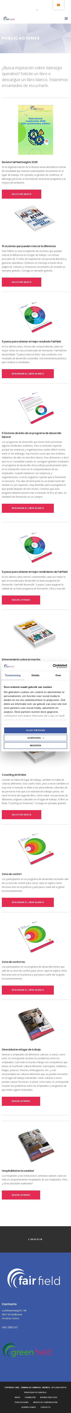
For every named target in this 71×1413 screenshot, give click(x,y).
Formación (30, 1397)
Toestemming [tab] (12, 675)
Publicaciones (22, 1402)
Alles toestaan (35, 730)
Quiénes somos (28, 1407)
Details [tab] (36, 675)
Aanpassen (34, 738)
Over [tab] (58, 675)
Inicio (17, 1397)
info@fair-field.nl (10, 1318)
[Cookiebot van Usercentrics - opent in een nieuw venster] (52, 666)
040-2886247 (10, 1327)
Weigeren (35, 745)
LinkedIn (35, 1239)
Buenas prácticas (48, 1397)
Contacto (45, 1407)
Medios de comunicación (45, 1402)
